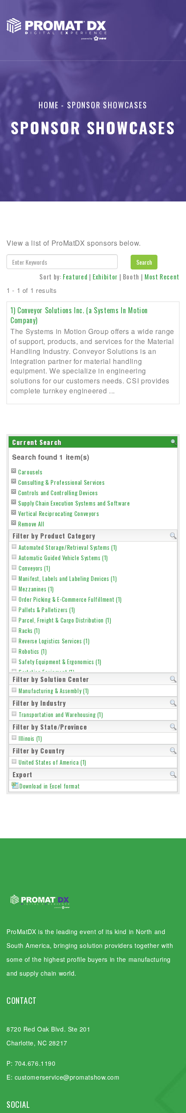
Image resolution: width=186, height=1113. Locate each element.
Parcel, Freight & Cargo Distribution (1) (65, 620)
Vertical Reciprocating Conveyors (58, 513)
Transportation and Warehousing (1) (61, 715)
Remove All (31, 523)
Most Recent (162, 276)
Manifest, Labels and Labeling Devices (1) (68, 578)
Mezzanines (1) (36, 589)
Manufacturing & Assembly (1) (54, 691)
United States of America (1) (53, 762)
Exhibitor (105, 276)
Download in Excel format (49, 786)
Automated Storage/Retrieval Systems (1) (68, 547)
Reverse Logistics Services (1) (54, 641)
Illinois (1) (30, 738)
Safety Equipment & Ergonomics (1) (60, 662)
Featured (75, 276)
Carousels (30, 471)
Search (144, 261)
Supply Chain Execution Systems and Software (74, 503)
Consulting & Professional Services (61, 482)
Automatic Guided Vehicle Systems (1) (63, 558)
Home (48, 104)
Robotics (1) (33, 651)
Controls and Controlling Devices (58, 492)
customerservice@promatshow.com (67, 1077)
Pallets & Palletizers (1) (47, 610)
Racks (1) (29, 630)
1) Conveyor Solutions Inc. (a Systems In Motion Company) (79, 315)
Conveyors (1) (34, 568)
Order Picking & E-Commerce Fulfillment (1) (70, 599)
